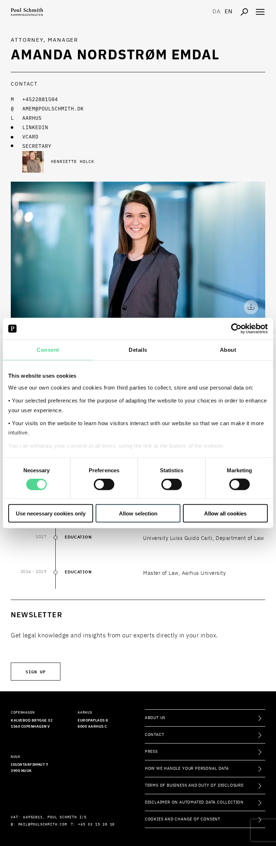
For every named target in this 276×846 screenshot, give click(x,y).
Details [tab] (138, 350)
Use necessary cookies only (51, 513)
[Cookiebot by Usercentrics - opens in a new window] (236, 328)
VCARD (30, 137)
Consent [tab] (48, 350)
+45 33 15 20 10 (96, 824)
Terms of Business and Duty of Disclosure (194, 785)
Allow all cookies (225, 513)
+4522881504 (40, 99)
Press (151, 752)
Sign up (36, 671)
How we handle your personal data (187, 768)
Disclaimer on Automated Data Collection (194, 802)
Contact (154, 735)
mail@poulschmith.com (42, 824)
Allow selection (138, 513)
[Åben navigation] (260, 12)
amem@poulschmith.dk (53, 109)
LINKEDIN (35, 127)
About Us (155, 718)
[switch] (104, 484)
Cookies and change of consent (182, 819)
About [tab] (228, 350)
